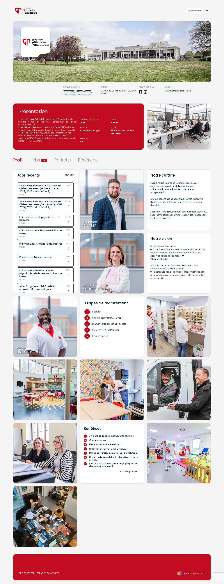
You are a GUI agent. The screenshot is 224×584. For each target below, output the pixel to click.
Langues (84, 138)
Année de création (89, 119)
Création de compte (48, 573)
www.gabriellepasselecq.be (178, 91)
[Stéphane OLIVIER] (112, 199)
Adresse (104, 87)
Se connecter (194, 10)
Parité (113, 127)
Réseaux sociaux (147, 87)
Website (168, 87)
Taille (113, 119)
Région (83, 127)
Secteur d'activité (71, 87)
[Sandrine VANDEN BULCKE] (112, 262)
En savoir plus (126, 471)
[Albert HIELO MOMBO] (45, 326)
